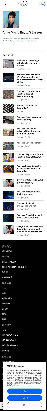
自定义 (24, 405)
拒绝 (24, 391)
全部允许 (24, 398)
